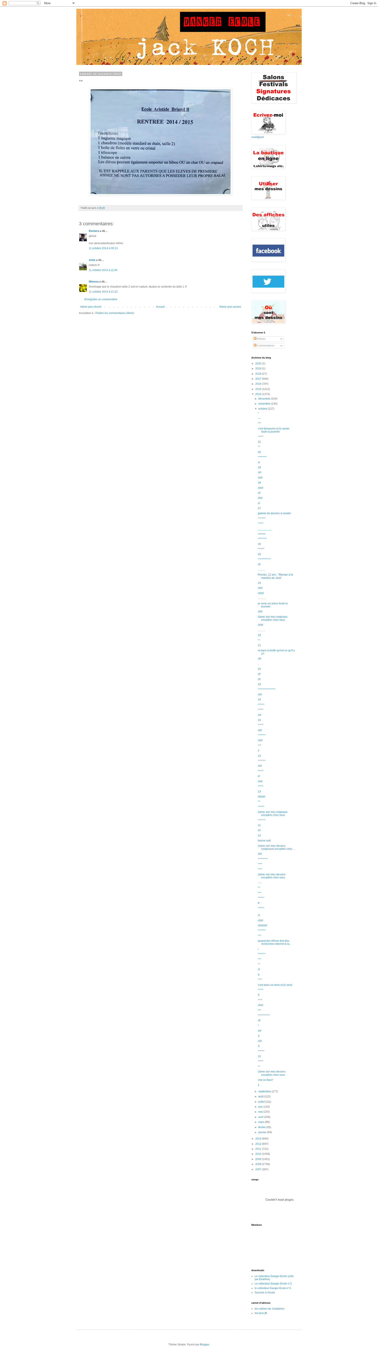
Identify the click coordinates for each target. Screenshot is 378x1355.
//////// (260, 488)
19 (259, 684)
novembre (264, 403)
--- (259, 418)
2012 (258, 1143)
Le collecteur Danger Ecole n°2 (273, 1283)
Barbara (94, 231)
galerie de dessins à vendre (274, 513)
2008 (258, 1164)
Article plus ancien (230, 306)
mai (260, 1111)
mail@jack (257, 137)
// (258, 750)
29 (259, 467)
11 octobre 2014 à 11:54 (103, 270)
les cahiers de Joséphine (269, 1308)
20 (259, 669)
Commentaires (265, 345)
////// (260, 694)
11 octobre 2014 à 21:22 (103, 291)
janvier (262, 1132)
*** (259, 423)
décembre (264, 398)
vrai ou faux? (265, 1079)
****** (261, 549)
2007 (258, 1169)
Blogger (204, 1344)
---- (259, 882)
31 (259, 441)
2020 (258, 363)
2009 (258, 1159)
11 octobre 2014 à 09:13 (103, 248)
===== (262, 533)
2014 (258, 394)
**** (260, 864)
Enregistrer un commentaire (100, 299)
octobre (263, 408)
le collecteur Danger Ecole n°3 (273, 1288)
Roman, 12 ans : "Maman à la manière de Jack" (275, 576)
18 (259, 699)
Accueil (160, 306)
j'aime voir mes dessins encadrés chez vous (271, 876)
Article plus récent (90, 306)
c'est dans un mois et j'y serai (275, 984)
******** (262, 457)
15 (259, 755)
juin (260, 1106)
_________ (265, 528)
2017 (258, 378)
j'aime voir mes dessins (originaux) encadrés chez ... (276, 847)
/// (259, 462)
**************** (266, 689)
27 (259, 508)
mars (261, 1122)
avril (261, 1117)
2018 (258, 373)
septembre (265, 1091)
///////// (261, 593)
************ (264, 559)
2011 (258, 1148)
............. (262, 598)
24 (259, 582)
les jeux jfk (261, 1313)
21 (259, 645)
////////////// (262, 925)
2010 (258, 1153)
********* (263, 859)
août (261, 1096)
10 (259, 835)
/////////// (261, 796)
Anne (92, 260)
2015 (258, 389)
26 (259, 544)
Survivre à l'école (265, 1292)
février (262, 1127)
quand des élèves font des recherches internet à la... (274, 942)
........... (261, 569)
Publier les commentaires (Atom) (114, 313)
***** (260, 436)
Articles (261, 338)
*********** (264, 1015)
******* (262, 518)
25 (259, 554)
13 (259, 791)
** (259, 446)
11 (259, 825)
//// (259, 493)
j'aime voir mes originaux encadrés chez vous (272, 618)
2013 (258, 1138)
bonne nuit (264, 840)
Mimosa (94, 281)
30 (259, 452)
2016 (258, 383)
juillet (261, 1101)
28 (259, 482)
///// (259, 472)
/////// (260, 477)
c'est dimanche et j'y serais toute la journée (273, 430)
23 (259, 635)
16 (259, 720)
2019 (258, 368)
